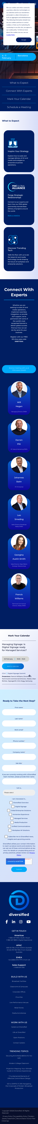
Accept (23, 40)
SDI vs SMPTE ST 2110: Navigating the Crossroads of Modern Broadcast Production (19, 1086)
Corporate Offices (19, 992)
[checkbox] (19, 816)
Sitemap (6, 1121)
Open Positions (19, 1037)
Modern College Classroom (19, 1063)
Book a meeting (14, 215)
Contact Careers (19, 1043)
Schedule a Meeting (19, 107)
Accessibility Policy (20, 1116)
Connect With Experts (19, 90)
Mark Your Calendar (19, 98)
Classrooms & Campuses (19, 987)
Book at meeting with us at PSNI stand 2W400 (19, 369)
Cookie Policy (10, 35)
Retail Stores (19, 1008)
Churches (19, 997)
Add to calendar (13, 666)
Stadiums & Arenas (19, 1013)
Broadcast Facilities (19, 981)
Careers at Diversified (19, 1027)
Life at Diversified (19, 1032)
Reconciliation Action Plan (26, 1118)
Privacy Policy (7, 1116)
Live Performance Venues (19, 1002)
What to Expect (19, 82)
